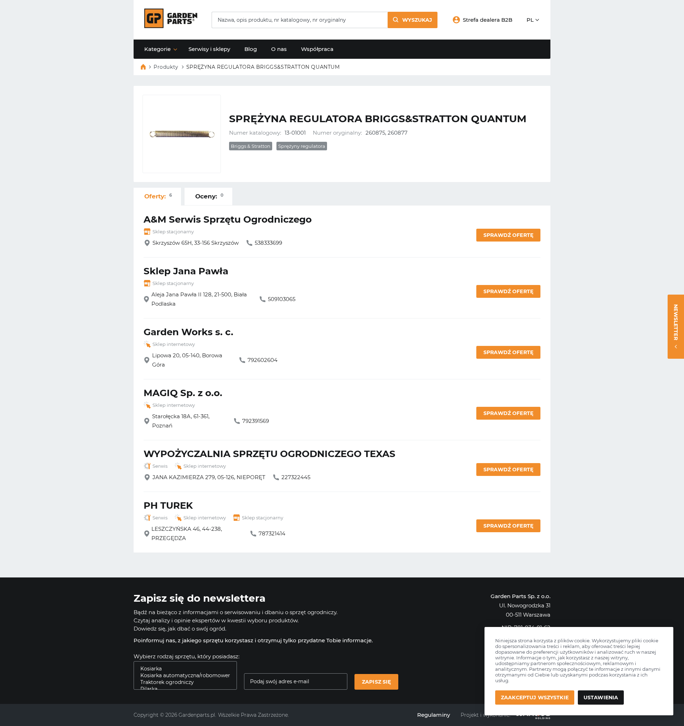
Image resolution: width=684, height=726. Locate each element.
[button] (412, 20)
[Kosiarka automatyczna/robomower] (182, 675)
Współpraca (317, 49)
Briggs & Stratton (250, 146)
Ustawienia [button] (601, 697)
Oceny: (209, 196)
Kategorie (157, 49)
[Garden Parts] (170, 26)
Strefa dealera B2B (487, 19)
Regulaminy (433, 714)
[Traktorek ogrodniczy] (182, 682)
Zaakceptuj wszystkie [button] (535, 697)
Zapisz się (376, 682)
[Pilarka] (182, 689)
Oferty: (158, 196)
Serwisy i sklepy (209, 49)
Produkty (166, 67)
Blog (250, 49)
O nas (279, 49)
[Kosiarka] (182, 668)
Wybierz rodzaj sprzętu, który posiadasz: (186, 656)
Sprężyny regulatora (301, 146)
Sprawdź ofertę (508, 235)
